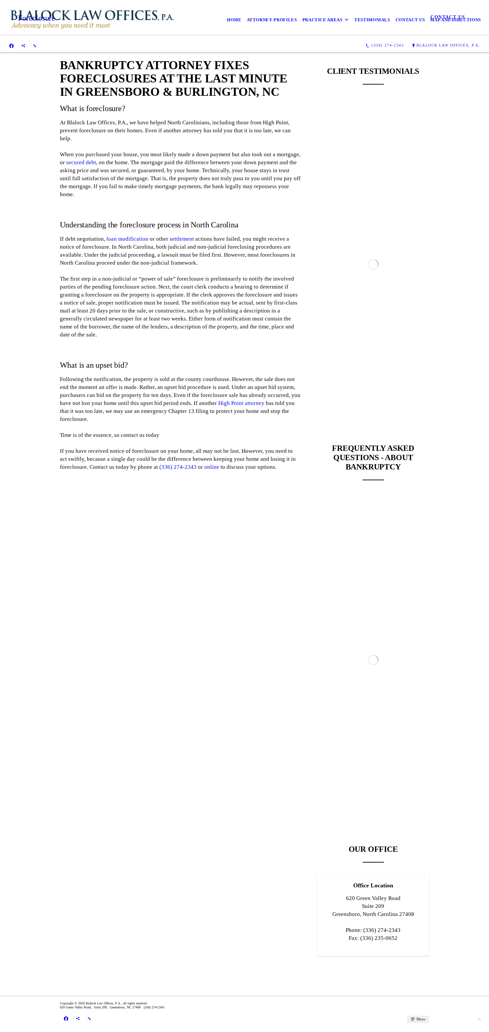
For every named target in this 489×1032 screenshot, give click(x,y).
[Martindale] (35, 45)
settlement (182, 239)
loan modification (127, 239)
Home (234, 19)
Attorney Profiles (272, 19)
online (211, 467)
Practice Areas (322, 19)
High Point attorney (241, 403)
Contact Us (410, 19)
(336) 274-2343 (178, 467)
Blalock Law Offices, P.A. (448, 45)
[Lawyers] (23, 45)
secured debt (81, 162)
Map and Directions (455, 19)
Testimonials (372, 19)
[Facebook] (11, 45)
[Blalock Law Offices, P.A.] (92, 19)
